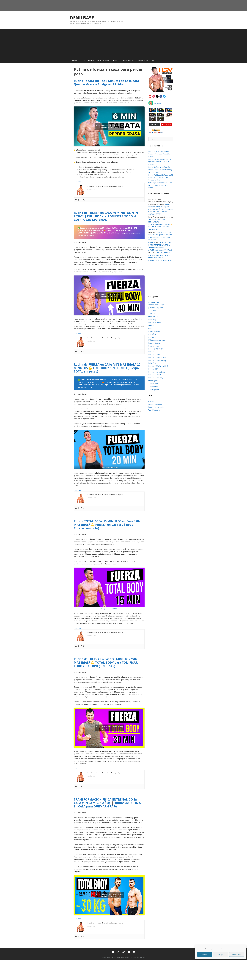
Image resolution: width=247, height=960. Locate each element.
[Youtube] (76, 200)
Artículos (115, 60)
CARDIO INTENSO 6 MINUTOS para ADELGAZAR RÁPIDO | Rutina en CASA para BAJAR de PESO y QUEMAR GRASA (160, 209)
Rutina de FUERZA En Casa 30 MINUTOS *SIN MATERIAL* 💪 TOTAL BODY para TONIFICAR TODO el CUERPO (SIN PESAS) (106, 662)
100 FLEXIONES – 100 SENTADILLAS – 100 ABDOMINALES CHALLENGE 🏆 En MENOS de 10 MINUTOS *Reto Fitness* (160, 224)
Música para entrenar (156, 340)
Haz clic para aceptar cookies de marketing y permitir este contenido (109, 126)
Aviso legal (106, 957)
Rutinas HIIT (153, 369)
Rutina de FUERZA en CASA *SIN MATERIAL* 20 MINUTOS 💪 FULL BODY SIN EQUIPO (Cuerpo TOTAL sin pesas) (107, 367)
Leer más (77, 182)
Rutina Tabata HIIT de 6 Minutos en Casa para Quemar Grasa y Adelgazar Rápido (106, 82)
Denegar (221, 954)
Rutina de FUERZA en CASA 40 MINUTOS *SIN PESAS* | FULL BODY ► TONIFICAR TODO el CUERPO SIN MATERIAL (106, 216)
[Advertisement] (123, 42)
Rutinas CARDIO (154, 355)
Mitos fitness (153, 334)
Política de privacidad (120, 957)
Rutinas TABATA (154, 375)
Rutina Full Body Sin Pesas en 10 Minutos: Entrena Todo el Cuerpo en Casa (160, 177)
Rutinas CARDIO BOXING (157, 358)
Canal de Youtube (128, 60)
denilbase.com (91, 189)
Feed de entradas (155, 404)
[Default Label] (150, 96)
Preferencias (236, 954)
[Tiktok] (123, 951)
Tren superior (153, 389)
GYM (150, 328)
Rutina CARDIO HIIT (155, 349)
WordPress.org (154, 410)
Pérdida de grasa (155, 343)
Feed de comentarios (156, 407)
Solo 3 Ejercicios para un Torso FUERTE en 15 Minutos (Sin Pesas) (160, 185)
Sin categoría (153, 381)
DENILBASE (82, 18)
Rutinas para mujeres (156, 372)
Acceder (151, 401)
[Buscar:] (160, 139)
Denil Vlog (152, 319)
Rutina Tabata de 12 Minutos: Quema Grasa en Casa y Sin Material (159, 161)
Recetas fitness (153, 346)
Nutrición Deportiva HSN (145, 60)
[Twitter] (84, 200)
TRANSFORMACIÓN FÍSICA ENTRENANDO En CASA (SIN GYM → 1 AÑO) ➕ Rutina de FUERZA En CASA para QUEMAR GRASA (107, 802)
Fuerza (151, 325)
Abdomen (152, 310)
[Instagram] (78, 200)
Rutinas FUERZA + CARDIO (158, 366)
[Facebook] (81, 200)
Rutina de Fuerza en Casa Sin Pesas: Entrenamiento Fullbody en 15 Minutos (160, 169)
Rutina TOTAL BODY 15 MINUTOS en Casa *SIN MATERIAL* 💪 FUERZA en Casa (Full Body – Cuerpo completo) (107, 524)
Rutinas (74, 60)
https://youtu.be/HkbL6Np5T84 (109, 609)
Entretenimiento (88, 60)
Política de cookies (138, 957)
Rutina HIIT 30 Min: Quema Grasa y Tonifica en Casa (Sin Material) (159, 153)
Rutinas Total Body (155, 378)
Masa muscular (154, 331)
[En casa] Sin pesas (155, 308)
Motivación (152, 337)
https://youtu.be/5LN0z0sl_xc (109, 467)
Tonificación (153, 384)
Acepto (204, 954)
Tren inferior (153, 386)
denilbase (152, 242)
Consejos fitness (103, 60)
